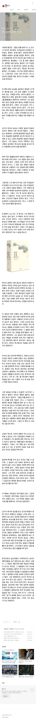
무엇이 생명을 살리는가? (10, 636)
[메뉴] (32, 3)
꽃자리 (4, 689)
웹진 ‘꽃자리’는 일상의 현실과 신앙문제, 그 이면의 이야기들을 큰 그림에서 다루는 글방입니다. (15, 692)
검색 (29, 3)
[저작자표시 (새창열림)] (19, 622)
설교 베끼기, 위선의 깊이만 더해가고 (13, 634)
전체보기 (11, 10)
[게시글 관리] (9, 622)
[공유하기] (7, 622)
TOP (32, 715)
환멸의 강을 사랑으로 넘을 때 (11, 638)
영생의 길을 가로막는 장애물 (11, 640)
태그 (19, 10)
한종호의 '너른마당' (9, 629)
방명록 (26, 10)
